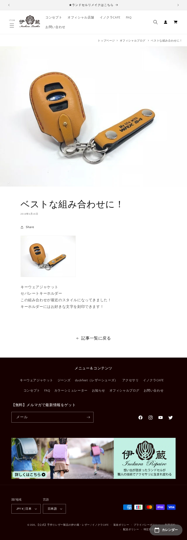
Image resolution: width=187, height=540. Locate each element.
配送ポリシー (131, 529)
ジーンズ (64, 380)
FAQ (47, 390)
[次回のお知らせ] (178, 5)
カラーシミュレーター (71, 390)
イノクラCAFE (153, 380)
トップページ (106, 40)
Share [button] (30, 227)
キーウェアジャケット (36, 380)
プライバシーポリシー (147, 524)
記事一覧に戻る (96, 338)
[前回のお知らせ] (9, 5)
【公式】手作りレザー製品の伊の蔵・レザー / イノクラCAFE (72, 524)
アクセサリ (130, 380)
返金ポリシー (121, 524)
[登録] (88, 417)
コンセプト (31, 390)
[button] (12, 26)
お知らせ (98, 390)
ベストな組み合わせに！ (166, 40)
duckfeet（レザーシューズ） (96, 380)
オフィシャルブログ (132, 40)
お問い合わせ (154, 390)
